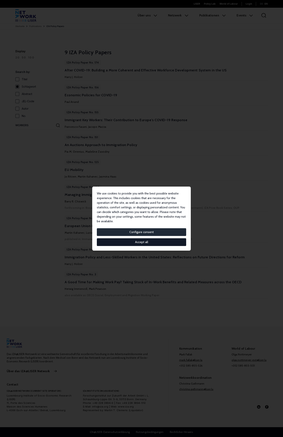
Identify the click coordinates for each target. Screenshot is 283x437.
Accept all (141, 242)
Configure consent (141, 232)
